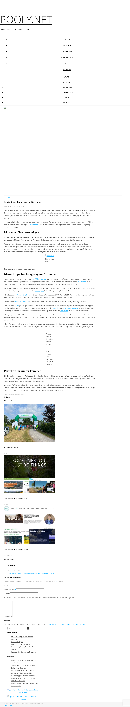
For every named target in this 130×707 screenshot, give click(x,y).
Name (6, 585)
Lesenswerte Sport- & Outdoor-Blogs (15, 498)
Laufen (67, 39)
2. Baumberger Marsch (11, 447)
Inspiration (67, 51)
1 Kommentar (20, 206)
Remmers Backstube (21, 301)
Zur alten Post (33, 225)
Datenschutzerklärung (36, 703)
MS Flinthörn (82, 282)
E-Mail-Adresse (10, 590)
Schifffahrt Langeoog (39, 279)
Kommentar (8, 616)
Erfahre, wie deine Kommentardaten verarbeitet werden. (66, 624)
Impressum (25, 703)
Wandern (20, 394)
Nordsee (12, 394)
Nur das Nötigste (17, 642)
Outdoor (67, 45)
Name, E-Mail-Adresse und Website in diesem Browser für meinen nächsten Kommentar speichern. (41, 598)
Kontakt (67, 70)
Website (7, 594)
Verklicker (56, 308)
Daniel (8, 397)
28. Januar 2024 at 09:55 (14, 570)
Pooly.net (26, 19)
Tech (67, 64)
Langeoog (7, 394)
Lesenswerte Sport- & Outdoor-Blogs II (16, 549)
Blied (17, 306)
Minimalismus (67, 58)
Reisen (16, 394)
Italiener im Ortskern (70, 308)
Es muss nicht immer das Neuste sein (24, 652)
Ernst (13, 660)
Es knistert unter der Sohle (20, 644)
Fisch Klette (64, 311)
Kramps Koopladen (23, 295)
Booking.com (39, 291)
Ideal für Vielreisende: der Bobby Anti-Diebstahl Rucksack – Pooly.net (32, 573)
